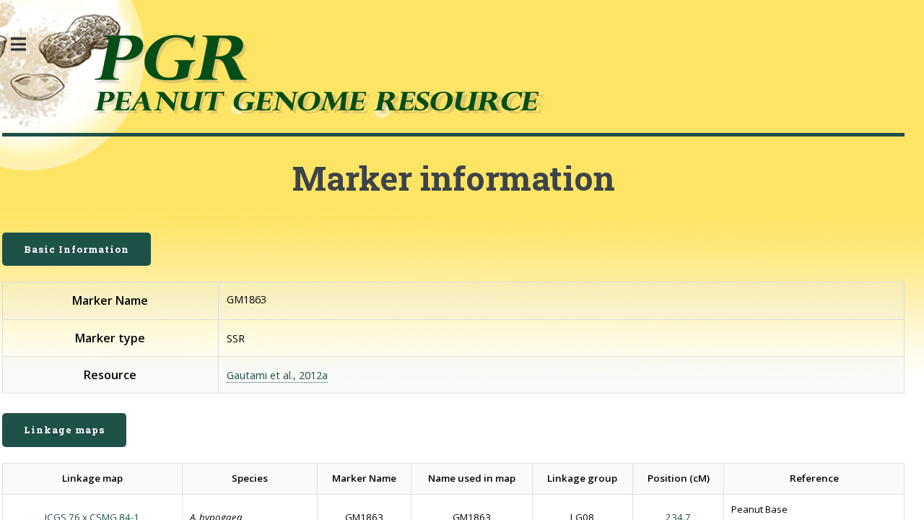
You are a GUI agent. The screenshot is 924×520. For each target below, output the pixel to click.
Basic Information (76, 249)
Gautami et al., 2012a (277, 375)
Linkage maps (64, 429)
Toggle (26, 44)
